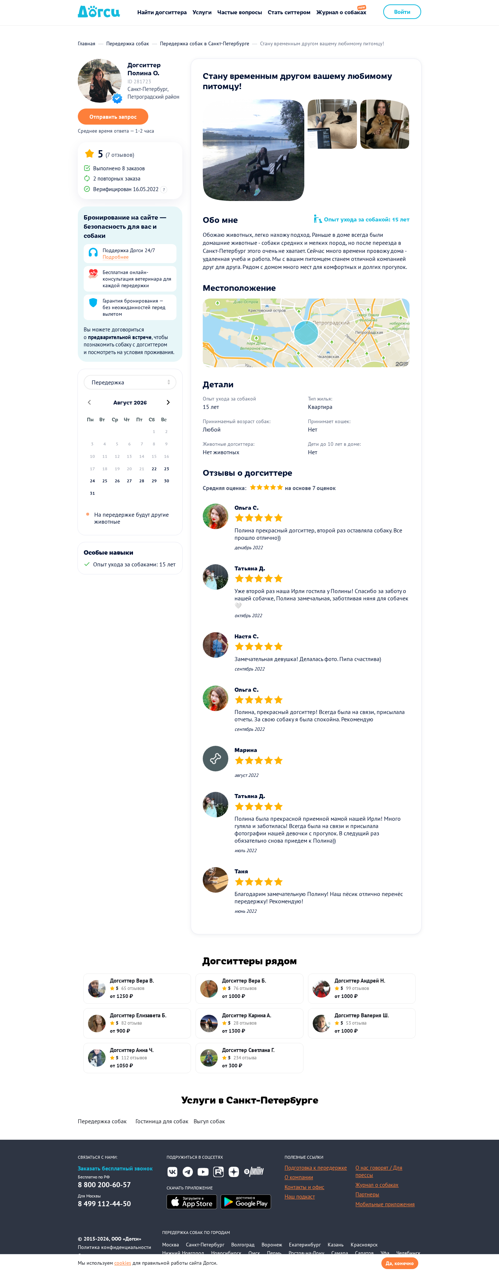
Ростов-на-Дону (306, 1253)
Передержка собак (102, 1121)
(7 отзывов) (120, 154)
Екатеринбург (305, 1244)
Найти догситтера (162, 12)
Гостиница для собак (162, 1121)
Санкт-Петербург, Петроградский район (153, 93)
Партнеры (367, 1194)
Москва (170, 1244)
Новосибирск (226, 1253)
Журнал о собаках (341, 12)
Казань (336, 1244)
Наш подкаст (300, 1196)
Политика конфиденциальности (114, 1247)
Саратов (364, 1253)
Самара (339, 1253)
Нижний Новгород (183, 1253)
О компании (299, 1177)
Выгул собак (209, 1121)
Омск (254, 1253)
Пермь (274, 1253)
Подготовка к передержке (316, 1167)
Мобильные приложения (385, 1204)
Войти (402, 11)
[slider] (266, 488)
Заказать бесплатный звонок (115, 1168)
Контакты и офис (304, 1187)
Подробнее (116, 257)
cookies (122, 1263)
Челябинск (408, 1253)
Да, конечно (400, 1263)
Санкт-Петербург (205, 1244)
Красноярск (364, 1244)
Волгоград (243, 1244)
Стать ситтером (289, 12)
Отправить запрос (113, 116)
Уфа (385, 1253)
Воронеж (272, 1244)
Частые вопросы (239, 12)
